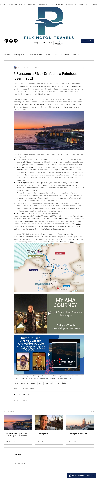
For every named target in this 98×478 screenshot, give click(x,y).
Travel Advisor (30, 388)
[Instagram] (6, 41)
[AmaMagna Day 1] (49, 422)
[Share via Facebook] (14, 394)
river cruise (24, 383)
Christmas (65, 55)
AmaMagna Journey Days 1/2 (79, 434)
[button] (91, 54)
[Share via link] (28, 394)
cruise (47, 55)
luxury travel (49, 383)
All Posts (7, 55)
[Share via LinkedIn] (24, 394)
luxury (40, 383)
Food (56, 55)
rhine (57, 383)
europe (33, 383)
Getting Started (20, 55)
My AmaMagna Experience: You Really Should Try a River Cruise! (17, 435)
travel (16, 383)
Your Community (35, 55)
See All (92, 411)
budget (64, 383)
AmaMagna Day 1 (44, 434)
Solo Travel (22, 388)
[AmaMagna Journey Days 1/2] (80, 422)
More (75, 55)
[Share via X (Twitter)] (19, 394)
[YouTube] (16, 41)
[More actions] (83, 68)
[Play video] (49, 313)
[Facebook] (11, 41)
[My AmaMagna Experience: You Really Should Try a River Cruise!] (18, 422)
